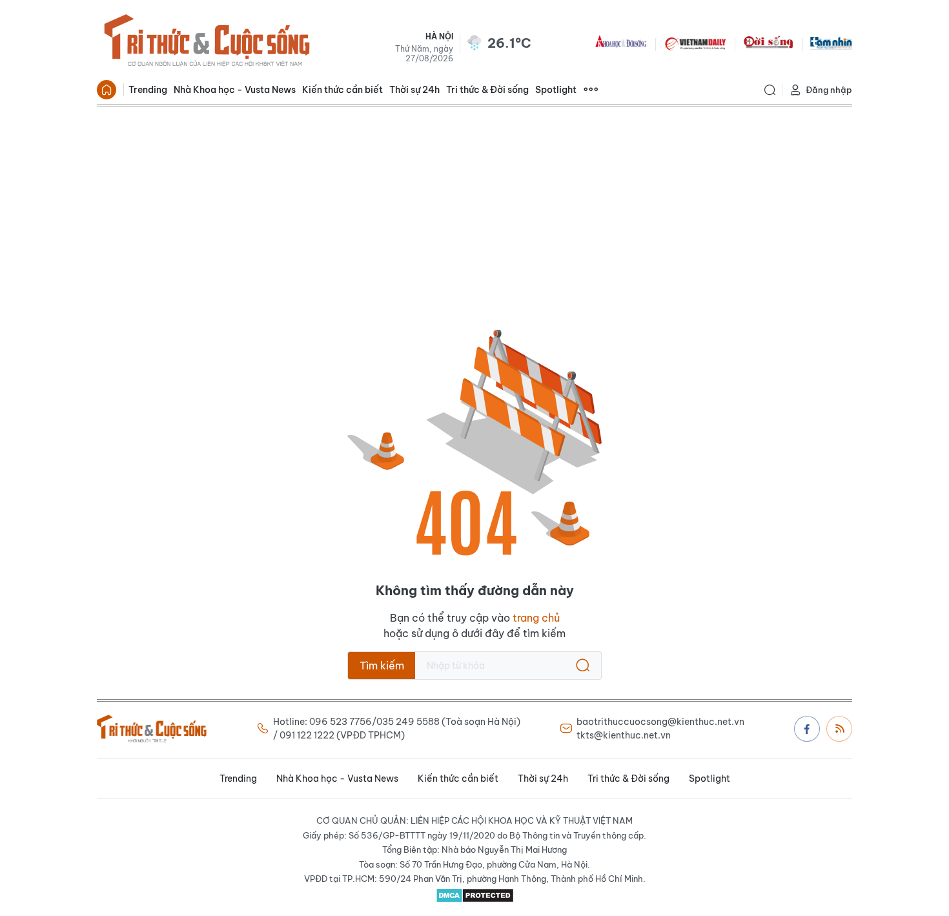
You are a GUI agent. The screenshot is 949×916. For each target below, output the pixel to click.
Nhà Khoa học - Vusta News (235, 90)
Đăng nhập (829, 90)
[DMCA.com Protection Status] (474, 895)
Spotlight (556, 90)
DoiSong (768, 42)
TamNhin (831, 42)
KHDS (621, 42)
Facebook (807, 729)
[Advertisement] (474, 203)
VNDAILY (694, 42)
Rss (839, 729)
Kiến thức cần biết (342, 90)
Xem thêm (590, 89)
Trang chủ (106, 89)
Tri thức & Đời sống (487, 90)
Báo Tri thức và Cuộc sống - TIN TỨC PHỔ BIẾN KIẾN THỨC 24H (206, 42)
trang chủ (536, 617)
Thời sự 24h (414, 90)
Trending (147, 90)
